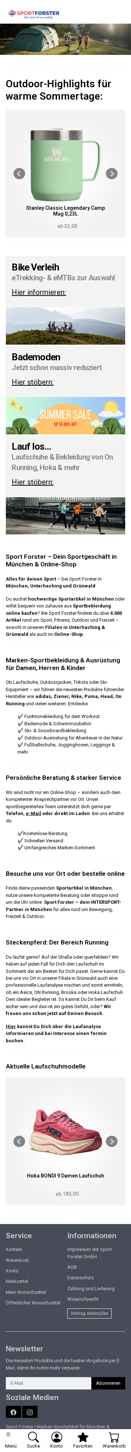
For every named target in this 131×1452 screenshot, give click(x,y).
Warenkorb (17, 1260)
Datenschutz (80, 1277)
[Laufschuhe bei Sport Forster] (65, 516)
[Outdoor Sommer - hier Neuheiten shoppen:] (65, 39)
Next (112, 174)
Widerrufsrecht (83, 1299)
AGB (72, 1267)
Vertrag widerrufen (89, 1313)
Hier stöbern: (32, 382)
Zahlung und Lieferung (91, 1288)
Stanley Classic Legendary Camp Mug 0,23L (65, 211)
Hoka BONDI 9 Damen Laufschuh (65, 1176)
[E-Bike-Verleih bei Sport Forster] (65, 326)
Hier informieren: (39, 292)
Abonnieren (108, 1383)
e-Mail (33, 813)
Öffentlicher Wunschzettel (33, 1302)
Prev (19, 174)
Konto (12, 1270)
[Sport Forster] (36, 14)
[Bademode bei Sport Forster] (65, 415)
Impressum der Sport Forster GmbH (89, 1253)
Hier (11, 1026)
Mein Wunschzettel (26, 1292)
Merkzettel (17, 1281)
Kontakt (14, 1249)
